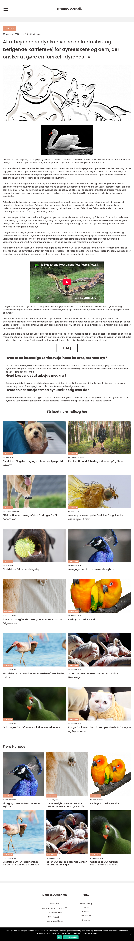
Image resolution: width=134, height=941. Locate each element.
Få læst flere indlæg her (67, 411)
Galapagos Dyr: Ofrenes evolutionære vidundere (31, 727)
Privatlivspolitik (71, 937)
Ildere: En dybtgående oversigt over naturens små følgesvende (32, 621)
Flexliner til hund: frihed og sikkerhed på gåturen (96, 461)
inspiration (8, 453)
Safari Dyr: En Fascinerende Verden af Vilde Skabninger (93, 675)
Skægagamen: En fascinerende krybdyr (91, 569)
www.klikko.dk (57, 921)
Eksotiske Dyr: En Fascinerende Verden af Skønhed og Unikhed (34, 675)
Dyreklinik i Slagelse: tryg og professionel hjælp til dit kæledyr (33, 463)
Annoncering (86, 903)
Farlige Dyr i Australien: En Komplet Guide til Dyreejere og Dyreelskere (99, 729)
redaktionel (9, 28)
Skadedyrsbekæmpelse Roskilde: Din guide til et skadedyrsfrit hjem (96, 517)
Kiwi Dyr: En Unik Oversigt (82, 619)
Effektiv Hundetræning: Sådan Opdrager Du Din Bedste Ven (30, 517)
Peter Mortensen (33, 34)
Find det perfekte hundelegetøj (21, 569)
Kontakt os (86, 915)
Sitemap (86, 920)
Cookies (86, 911)
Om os (86, 907)
